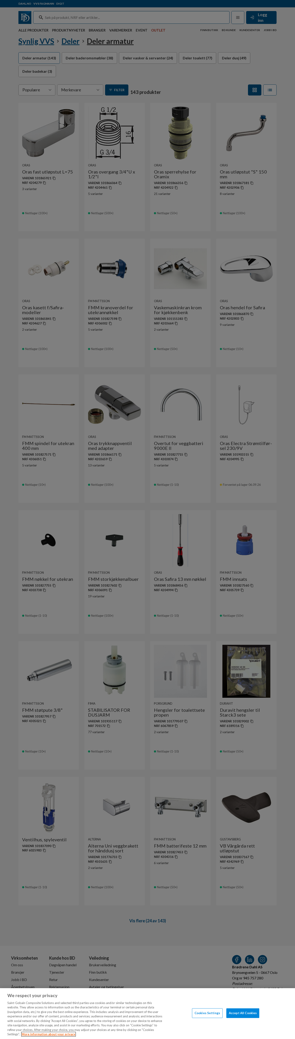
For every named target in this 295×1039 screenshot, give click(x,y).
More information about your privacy (48, 1034)
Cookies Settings (207, 1013)
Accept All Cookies (243, 1013)
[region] (147, 1013)
